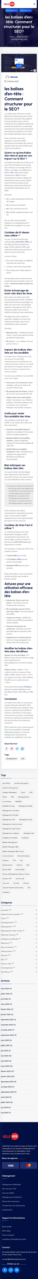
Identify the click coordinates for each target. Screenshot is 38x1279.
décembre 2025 (8, 1020)
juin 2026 (6, 999)
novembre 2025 (8, 1025)
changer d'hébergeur (9, 792)
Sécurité (5, 955)
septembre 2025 (8, 1035)
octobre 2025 (7, 1030)
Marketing (6, 943)
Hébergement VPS (8, 820)
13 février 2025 (13, 81)
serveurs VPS (7, 879)
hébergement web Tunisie (11, 829)
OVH (14, 860)
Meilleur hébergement (9, 842)
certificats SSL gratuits (10, 788)
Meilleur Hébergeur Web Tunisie (13, 851)
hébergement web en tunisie (12, 824)
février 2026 (7, 1009)
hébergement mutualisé (10, 810)
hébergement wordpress (10, 833)
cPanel (4, 797)
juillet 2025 (6, 1045)
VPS (29, 888)
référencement (25, 10)
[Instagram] (10, 1270)
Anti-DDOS (6, 783)
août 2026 (6, 989)
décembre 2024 (8, 1082)
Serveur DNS (6, 869)
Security (19, 865)
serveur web (20, 879)
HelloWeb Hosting (8, 806)
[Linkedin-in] (16, 1270)
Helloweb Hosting (9, 935)
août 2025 (6, 1040)
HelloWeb (18, 801)
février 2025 (7, 1071)
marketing (24, 838)
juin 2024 (6, 1107)
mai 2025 (6, 1056)
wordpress (6, 892)
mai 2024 (6, 1113)
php (21, 860)
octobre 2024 (7, 1087)
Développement (11, 10)
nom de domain (7, 856)
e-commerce (6, 801)
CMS (31, 792)
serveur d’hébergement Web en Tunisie (15, 874)
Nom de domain (9, 947)
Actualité (6, 910)
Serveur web (7, 963)
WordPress (7, 972)
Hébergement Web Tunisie (12, 930)
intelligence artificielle (9, 838)
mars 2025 (7, 1066)
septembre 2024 (8, 1092)
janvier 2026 (7, 1014)
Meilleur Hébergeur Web (10, 847)
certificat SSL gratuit (21, 783)
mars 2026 (6, 1004)
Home (12, 37)
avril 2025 (6, 1061)
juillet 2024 (7, 1102)
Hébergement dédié (25, 806)
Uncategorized (8, 967)
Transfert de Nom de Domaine (12, 888)
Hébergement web (25, 820)
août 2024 (6, 1097)
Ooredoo (5, 860)
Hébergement (8, 926)
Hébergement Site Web (10, 815)
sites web (5, 883)
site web (16, 883)
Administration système (12, 914)
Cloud (23, 792)
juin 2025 (6, 1051)
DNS (12, 797)
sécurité (26, 883)
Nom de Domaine (24, 856)
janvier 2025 (7, 1076)
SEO (22, 758)
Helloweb (8, 732)
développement (11, 758)
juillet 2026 (6, 994)
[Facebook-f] (4, 1270)
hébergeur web (29, 833)
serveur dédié (20, 869)
